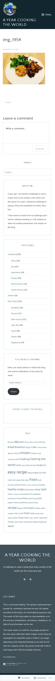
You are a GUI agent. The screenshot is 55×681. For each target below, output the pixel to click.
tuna (30, 522)
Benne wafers (29, 442)
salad (31, 507)
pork (40, 498)
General (11, 295)
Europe (14, 278)
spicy (10, 517)
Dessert (14, 313)
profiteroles (23, 502)
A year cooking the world (27, 409)
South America (17, 289)
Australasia (15, 272)
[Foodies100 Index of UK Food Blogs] (15, 664)
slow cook (19, 513)
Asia (13, 266)
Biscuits (42, 442)
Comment (39, 149)
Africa (13, 260)
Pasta (19, 498)
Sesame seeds (39, 508)
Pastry (25, 498)
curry (18, 465)
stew (26, 517)
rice (25, 507)
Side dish (15, 325)
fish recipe (17, 480)
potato (10, 502)
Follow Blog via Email (27, 359)
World (11, 526)
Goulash (11, 485)
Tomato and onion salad (18, 522)
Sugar (31, 518)
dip (34, 465)
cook (17, 459)
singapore (11, 513)
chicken (25, 453)
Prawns (16, 502)
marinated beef (26, 494)
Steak (21, 517)
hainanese (35, 485)
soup (32, 513)
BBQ (16, 441)
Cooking (24, 459)
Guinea (29, 485)
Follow (13, 391)
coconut (11, 459)
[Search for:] (27, 172)
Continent (12, 254)
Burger (28, 447)
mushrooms (12, 498)
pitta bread (33, 498)
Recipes (20, 508)
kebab (37, 489)
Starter (14, 336)
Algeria (8, 102)
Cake (34, 447)
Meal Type (12, 301)
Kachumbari (29, 489)
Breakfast (15, 307)
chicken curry (36, 453)
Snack (13, 331)
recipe (12, 508)
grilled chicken (20, 485)
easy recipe (17, 472)
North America (17, 284)
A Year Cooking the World (19, 22)
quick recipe (33, 502)
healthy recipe (16, 489)
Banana (11, 442)
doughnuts (41, 465)
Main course (16, 319)
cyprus (23, 465)
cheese (16, 453)
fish (40, 472)
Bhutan (36, 442)
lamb (43, 489)
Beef (21, 441)
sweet (36, 518)
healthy (42, 485)
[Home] (24, 579)
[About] (30, 579)
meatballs (36, 494)
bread (11, 447)
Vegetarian (15, 342)
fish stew (25, 480)
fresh (39, 480)
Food (33, 479)
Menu (48, 14)
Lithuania (16, 494)
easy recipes (33, 472)
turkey (35, 522)
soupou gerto (39, 513)
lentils (10, 494)
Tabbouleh (43, 518)
